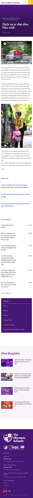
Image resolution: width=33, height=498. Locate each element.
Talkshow (5, 485)
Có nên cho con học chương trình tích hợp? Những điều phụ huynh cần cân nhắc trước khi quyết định (8, 260)
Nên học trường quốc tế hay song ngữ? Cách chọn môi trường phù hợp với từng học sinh (8, 236)
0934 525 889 (7, 459)
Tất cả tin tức (6, 293)
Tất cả (5, 306)
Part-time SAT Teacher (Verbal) (7, 226)
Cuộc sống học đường (14, 18)
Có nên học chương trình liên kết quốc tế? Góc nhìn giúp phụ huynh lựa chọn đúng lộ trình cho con (8, 273)
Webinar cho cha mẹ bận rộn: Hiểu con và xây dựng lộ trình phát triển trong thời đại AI (23, 376)
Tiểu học (5, 315)
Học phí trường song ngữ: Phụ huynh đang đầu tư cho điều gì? (8, 248)
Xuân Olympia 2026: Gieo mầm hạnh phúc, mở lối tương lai (23, 404)
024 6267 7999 (7, 467)
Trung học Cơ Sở (7, 320)
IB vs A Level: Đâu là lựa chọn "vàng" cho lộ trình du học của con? (8, 285)
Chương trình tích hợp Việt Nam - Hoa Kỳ (13, 329)
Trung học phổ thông (8, 325)
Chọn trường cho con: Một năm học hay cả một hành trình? (22, 390)
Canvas (5, 483)
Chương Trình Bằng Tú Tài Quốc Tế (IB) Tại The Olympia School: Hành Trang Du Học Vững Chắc (14, 186)
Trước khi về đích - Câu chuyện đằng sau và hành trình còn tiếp (23, 362)
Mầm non (5, 310)
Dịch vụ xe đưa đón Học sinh (10, 19)
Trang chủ (5, 18)
